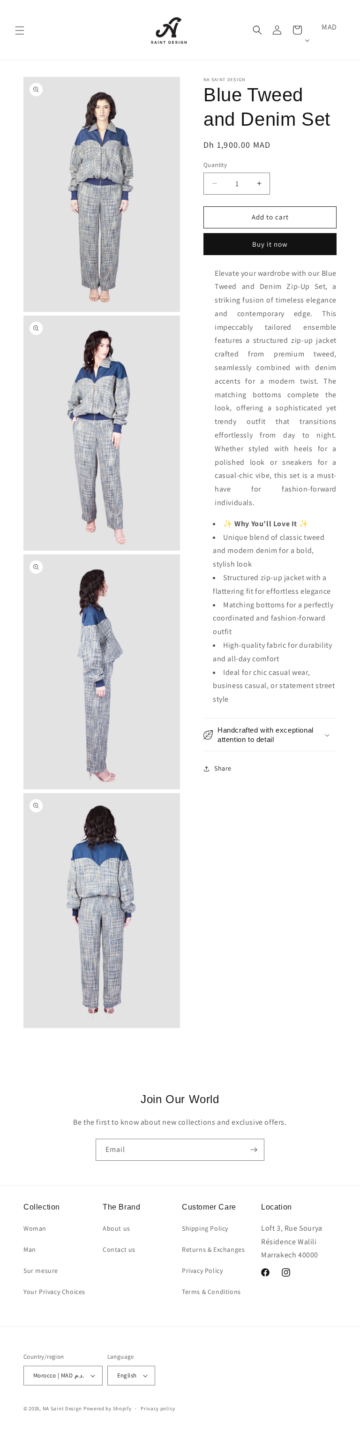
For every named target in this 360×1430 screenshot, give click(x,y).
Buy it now (270, 244)
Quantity (215, 165)
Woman (34, 1228)
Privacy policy (158, 1408)
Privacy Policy (202, 1270)
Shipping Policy (205, 1228)
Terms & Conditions (211, 1291)
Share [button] (223, 768)
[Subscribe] (253, 1150)
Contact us (119, 1249)
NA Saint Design (62, 1408)
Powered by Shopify (107, 1408)
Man (29, 1249)
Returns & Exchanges (213, 1249)
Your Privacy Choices (54, 1291)
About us (116, 1228)
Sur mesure (40, 1270)
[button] (19, 30)
